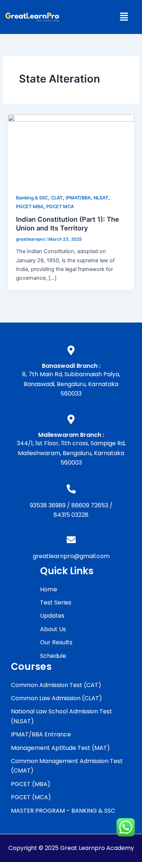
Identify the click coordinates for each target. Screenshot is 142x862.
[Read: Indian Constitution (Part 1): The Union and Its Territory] (71, 149)
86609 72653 (89, 505)
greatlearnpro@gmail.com (71, 556)
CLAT (57, 198)
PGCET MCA (60, 206)
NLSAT (101, 198)
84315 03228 (71, 515)
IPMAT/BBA (78, 198)
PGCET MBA (29, 206)
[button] (124, 17)
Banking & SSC (32, 198)
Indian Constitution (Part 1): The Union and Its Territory (67, 223)
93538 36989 (48, 505)
